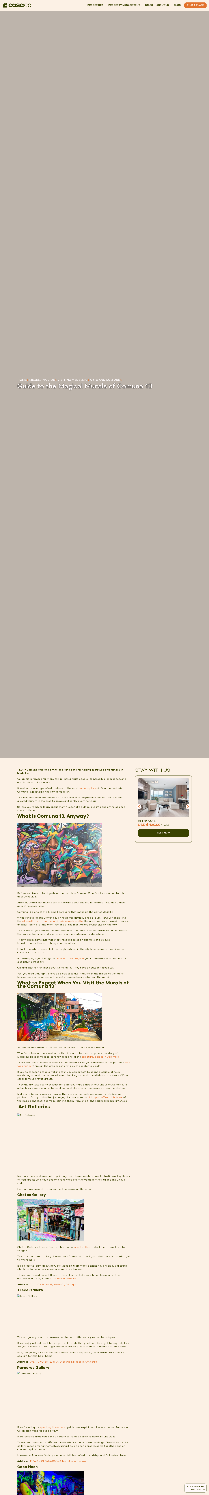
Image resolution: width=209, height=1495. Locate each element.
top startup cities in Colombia (100, 1057)
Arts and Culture (105, 380)
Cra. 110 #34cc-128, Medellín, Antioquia (53, 1284)
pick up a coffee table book (105, 1097)
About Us (163, 5)
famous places (88, 788)
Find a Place (195, 5)
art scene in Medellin (63, 1278)
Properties (95, 5)
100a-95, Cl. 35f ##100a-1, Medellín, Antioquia (58, 1461)
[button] (138, 806)
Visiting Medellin (72, 380)
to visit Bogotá (74, 958)
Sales (149, 5)
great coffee (82, 1247)
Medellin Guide (42, 380)
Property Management (124, 5)
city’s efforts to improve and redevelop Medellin (52, 921)
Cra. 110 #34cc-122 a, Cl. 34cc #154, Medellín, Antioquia (63, 1362)
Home (22, 380)
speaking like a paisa (53, 1427)
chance (60, 958)
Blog (177, 5)
